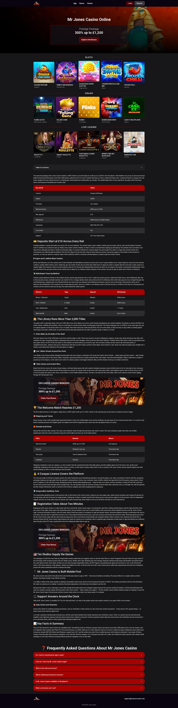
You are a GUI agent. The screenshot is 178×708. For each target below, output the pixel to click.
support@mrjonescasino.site (134, 699)
